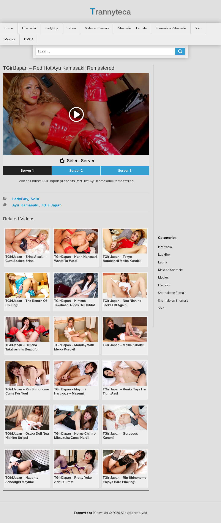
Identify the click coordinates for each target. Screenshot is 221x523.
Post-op (164, 285)
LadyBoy (51, 28)
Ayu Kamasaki (25, 205)
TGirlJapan (51, 205)
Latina (71, 28)
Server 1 (27, 170)
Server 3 (125, 170)
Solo (198, 28)
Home (8, 28)
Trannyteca (110, 11)
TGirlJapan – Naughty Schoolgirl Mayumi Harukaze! (21, 482)
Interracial (29, 28)
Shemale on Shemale (171, 28)
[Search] (180, 51)
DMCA (28, 39)
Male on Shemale (97, 28)
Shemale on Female (132, 28)
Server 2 (76, 170)
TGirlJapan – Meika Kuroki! (123, 345)
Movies (9, 39)
